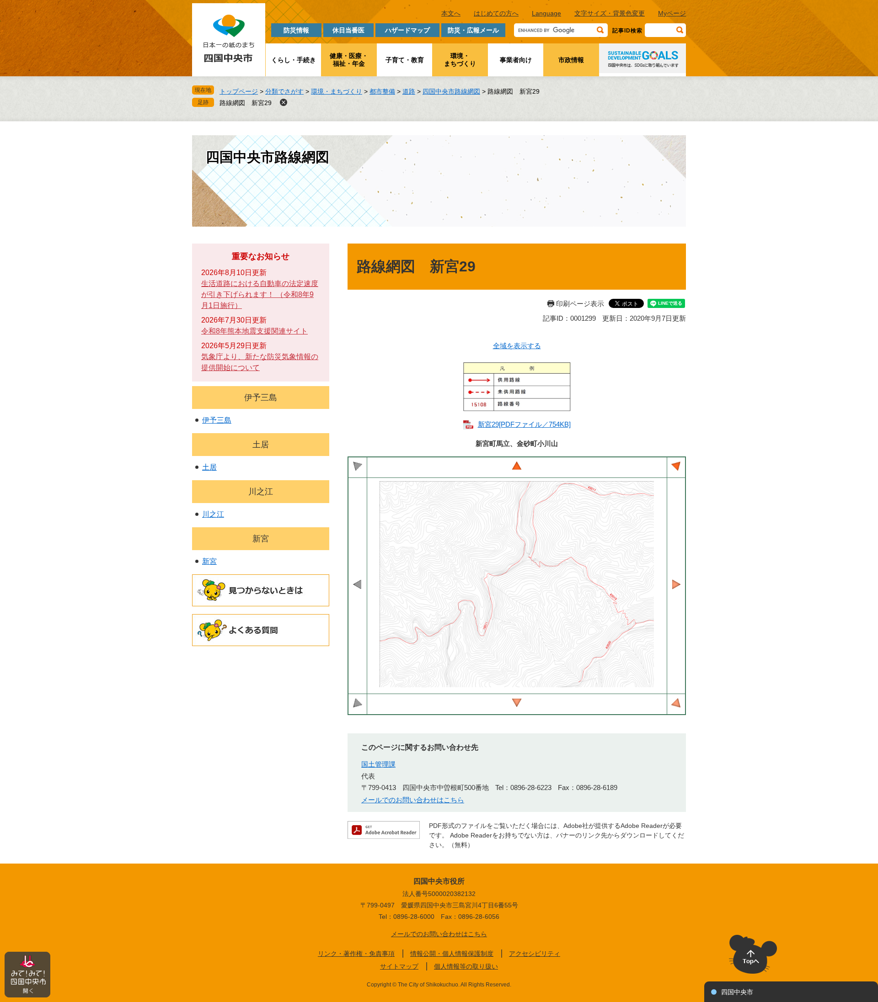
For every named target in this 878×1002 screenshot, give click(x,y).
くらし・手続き (293, 60)
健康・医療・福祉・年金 (349, 59)
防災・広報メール (473, 30)
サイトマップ (399, 966)
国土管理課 (378, 764)
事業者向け (516, 60)
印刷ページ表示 (580, 303)
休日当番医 (348, 30)
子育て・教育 (404, 60)
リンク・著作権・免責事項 (356, 953)
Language (546, 13)
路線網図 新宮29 (246, 102)
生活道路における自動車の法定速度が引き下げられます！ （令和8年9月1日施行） (259, 294)
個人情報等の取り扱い (466, 966)
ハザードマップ (407, 30)
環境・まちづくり (460, 59)
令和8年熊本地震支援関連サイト (254, 331)
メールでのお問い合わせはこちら (412, 800)
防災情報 (296, 30)
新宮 (260, 538)
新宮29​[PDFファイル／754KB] (524, 424)
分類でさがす (284, 91)
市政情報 (571, 60)
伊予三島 (260, 397)
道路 (408, 91)
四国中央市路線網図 (451, 91)
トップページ (239, 91)
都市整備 (382, 91)
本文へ (450, 13)
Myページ (672, 13)
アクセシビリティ (534, 953)
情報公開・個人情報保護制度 (451, 953)
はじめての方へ (496, 13)
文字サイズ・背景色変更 (609, 13)
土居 (260, 444)
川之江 (260, 491)
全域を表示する (517, 346)
